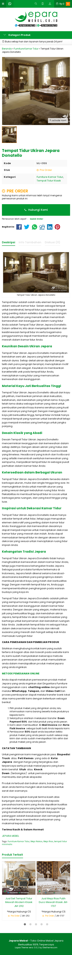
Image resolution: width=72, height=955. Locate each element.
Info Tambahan (30, 242)
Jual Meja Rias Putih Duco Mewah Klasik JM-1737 (53, 902)
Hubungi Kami (37, 210)
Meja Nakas (36, 841)
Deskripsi (8, 242)
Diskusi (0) (52, 242)
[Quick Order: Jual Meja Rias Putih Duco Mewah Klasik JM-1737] (39, 891)
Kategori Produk (19, 35)
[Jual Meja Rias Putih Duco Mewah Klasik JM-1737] (53, 878)
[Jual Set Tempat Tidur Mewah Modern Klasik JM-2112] (19, 878)
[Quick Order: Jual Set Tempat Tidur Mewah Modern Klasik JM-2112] (5, 891)
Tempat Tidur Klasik (49, 180)
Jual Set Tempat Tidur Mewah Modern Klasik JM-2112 (18, 902)
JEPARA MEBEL (10, 836)
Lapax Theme (21, 947)
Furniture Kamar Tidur (50, 177)
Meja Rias (48, 841)
